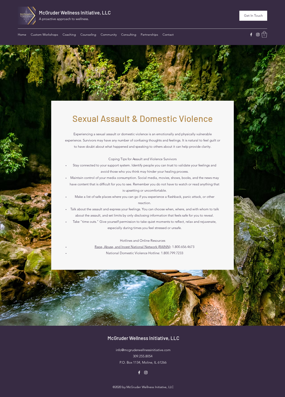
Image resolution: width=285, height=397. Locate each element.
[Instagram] (258, 34)
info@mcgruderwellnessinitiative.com (143, 350)
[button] (264, 34)
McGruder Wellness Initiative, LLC (75, 12)
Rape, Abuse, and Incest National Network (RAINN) (132, 247)
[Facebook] (251, 34)
